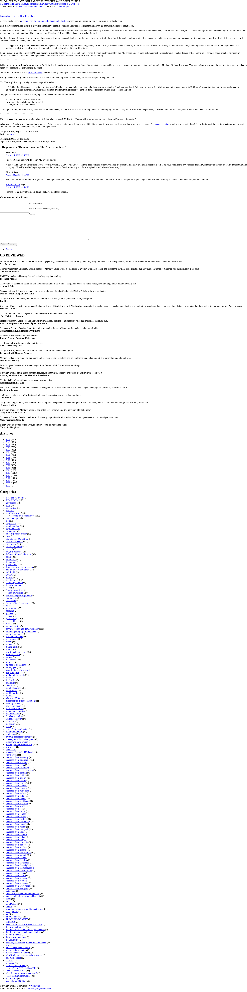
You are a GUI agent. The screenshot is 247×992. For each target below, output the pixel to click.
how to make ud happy (16, 652)
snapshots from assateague (17, 760)
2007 (8, 486)
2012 (8, 475)
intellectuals (11, 659)
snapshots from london (16, 814)
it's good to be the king (16, 665)
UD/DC (9, 960)
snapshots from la (13, 809)
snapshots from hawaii (16, 780)
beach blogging (13, 518)
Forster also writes (161, 124)
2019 (8, 457)
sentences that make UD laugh (19, 752)
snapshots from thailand (16, 857)
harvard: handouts (14, 634)
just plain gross (12, 672)
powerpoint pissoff (14, 731)
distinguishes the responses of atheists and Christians (45, 21)
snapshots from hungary (16, 788)
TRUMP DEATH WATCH (18, 947)
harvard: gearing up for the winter (21, 631)
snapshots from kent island (18, 801)
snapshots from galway (16, 778)
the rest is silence (13, 934)
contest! (9, 549)
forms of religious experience (19, 595)
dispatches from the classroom (19, 567)
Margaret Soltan (13, 184)
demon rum (11, 562)
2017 (8, 462)
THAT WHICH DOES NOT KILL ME (24, 924)
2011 (8, 478)
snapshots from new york (17, 829)
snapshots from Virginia (16, 880)
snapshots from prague (16, 839)
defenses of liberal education (18, 554)
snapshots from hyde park (17, 791)
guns (8, 623)
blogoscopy (11, 523)
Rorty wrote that (35, 72)
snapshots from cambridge (17, 767)
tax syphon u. (12, 911)
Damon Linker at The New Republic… (18, 16)
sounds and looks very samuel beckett (23, 896)
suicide (9, 906)
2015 (8, 468)
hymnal (9, 657)
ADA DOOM (12, 500)
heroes (9, 641)
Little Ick (10, 685)
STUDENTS (12, 904)
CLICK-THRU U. (14, 541)
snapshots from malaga (16, 816)
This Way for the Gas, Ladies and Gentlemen (26, 942)
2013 (8, 473)
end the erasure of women (17, 569)
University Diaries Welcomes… (30, 6)
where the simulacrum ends (18, 976)
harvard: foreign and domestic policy (22, 629)
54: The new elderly (15, 497)
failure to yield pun (14, 582)
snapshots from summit (16, 855)
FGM (8, 587)
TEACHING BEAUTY (17, 919)
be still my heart (13, 513)
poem (11, 134)
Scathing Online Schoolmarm (19, 744)
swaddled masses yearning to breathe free (24, 909)
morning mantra (13, 703)
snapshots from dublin (16, 775)
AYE (8, 505)
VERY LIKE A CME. (16, 965)
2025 (8, 442)
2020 (8, 455)
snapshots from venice (16, 875)
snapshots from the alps (16, 860)
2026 (8, 439)
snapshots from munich (16, 824)
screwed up (11, 749)
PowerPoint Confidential (17, 729)
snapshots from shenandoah (18, 852)
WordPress (35, 986)
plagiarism (10, 724)
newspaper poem (13, 706)
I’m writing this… (64, 6)
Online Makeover (14, 719)
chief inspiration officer (16, 533)
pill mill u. (10, 721)
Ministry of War (13, 698)
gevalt (8, 605)
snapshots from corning (16, 773)
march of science (13, 688)
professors (10, 734)
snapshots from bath (15, 765)
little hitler (10, 683)
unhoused (10, 963)
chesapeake (11, 531)
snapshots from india (15, 796)
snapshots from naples (16, 827)
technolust (10, 922)
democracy (11, 559)
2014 (8, 470)
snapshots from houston (16, 785)
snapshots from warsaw (16, 883)
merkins (9, 695)
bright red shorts (13, 528)
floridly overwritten (14, 590)
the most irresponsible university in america (25, 929)
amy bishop (11, 503)
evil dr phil (10, 572)
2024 (8, 444)
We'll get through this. (15, 970)
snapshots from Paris (15, 832)
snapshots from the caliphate (18, 865)
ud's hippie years (13, 958)
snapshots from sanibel (16, 844)
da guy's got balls (13, 551)
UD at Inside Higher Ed (11, 4)
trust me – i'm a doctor (16, 950)
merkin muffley (13, 693)
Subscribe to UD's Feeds (68, 4)
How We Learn (13, 654)
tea (7, 914)
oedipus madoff (13, 713)
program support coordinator (18, 737)
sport (8, 901)
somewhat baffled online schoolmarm (22, 893)
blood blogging (12, 526)
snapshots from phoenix (16, 834)
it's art (8, 662)
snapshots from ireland (16, 798)
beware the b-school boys (22, 515)
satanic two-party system (17, 742)
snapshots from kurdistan (17, 806)
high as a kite (12, 647)
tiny (7, 945)
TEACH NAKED (14, 916)
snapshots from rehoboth (17, 842)
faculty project (12, 580)
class (8, 536)
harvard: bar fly (13, 626)
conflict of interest (14, 546)
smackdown (11, 755)
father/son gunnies (14, 585)
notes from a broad (14, 708)
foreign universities (14, 593)
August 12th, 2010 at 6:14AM (17, 187)
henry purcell (12, 639)
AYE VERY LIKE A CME (23, 968)
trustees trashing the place (17, 952)
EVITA (9, 575)
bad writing (11, 508)
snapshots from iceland (16, 793)
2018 (8, 460)
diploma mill (11, 564)
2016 (8, 465)
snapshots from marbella (17, 819)
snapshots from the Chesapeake (20, 868)
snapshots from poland (16, 837)
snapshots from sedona (16, 850)
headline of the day (14, 636)
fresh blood (11, 600)
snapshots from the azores (17, 862)
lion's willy (11, 680)
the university (12, 940)
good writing (11, 618)
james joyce (11, 667)
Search (9, 249)
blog (8, 521)
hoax (8, 649)
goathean (10, 611)
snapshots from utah (15, 873)
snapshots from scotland (16, 847)
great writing (11, 621)
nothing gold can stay (15, 711)
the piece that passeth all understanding (23, 932)
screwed (9, 747)
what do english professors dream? (21, 973)
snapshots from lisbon (15, 811)
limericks (10, 677)
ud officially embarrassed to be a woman (24, 955)
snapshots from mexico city (18, 821)
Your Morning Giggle (15, 981)
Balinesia (10, 510)
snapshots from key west (17, 803)
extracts (9, 577)
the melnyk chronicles (15, 927)
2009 (8, 483)
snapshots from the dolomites (19, 870)
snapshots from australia (16, 762)
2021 (8, 452)
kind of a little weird (15, 675)
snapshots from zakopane (17, 888)
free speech (11, 598)
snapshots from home (15, 783)
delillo (8, 557)
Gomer (9, 616)
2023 (8, 447)
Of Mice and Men (14, 716)
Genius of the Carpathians (17, 603)
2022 (8, 450)
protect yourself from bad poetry (20, 739)
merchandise (11, 690)
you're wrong (12, 978)
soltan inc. (10, 891)
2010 (8, 480)
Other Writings (50, 4)
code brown (11, 544)
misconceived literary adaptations (21, 701)
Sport (8, 898)
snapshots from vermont (16, 878)
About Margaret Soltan (32, 4)
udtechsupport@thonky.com (38, 988)
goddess (9, 613)
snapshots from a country (17, 757)
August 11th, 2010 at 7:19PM (17, 155)
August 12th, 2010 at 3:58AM (17, 175)
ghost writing (12, 608)
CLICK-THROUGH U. (17, 539)
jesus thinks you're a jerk (17, 670)
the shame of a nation (15, 937)
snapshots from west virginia (18, 886)
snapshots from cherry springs (19, 770)
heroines (9, 644)
